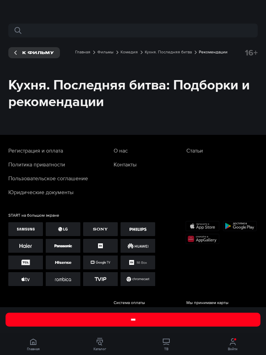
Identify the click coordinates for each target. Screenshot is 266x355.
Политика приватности (36, 164)
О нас (121, 150)
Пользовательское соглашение (48, 178)
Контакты (125, 164)
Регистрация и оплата (35, 150)
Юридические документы (40, 192)
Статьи (194, 150)
